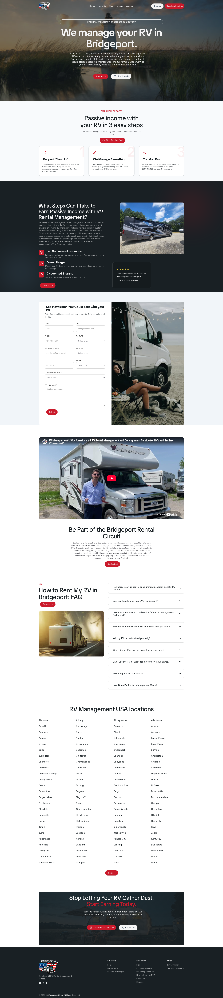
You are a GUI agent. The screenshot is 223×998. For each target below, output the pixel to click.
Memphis (81, 862)
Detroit (155, 779)
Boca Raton (157, 744)
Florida (117, 797)
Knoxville (43, 844)
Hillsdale (155, 815)
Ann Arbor (119, 726)
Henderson (82, 815)
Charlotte (44, 761)
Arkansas (43, 732)
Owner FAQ (141, 979)
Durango (80, 785)
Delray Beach (45, 779)
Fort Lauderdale (159, 797)
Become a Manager (124, 6)
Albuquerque (120, 720)
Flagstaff (81, 797)
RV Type (79, 336)
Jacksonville (120, 833)
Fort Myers (44, 803)
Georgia (155, 803)
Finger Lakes (45, 797)
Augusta (155, 732)
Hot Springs (82, 821)
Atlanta (117, 732)
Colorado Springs (48, 773)
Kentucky (156, 838)
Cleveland (81, 767)
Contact (157, 6)
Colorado (156, 767)
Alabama (43, 720)
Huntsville (156, 821)
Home (92, 6)
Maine (154, 856)
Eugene (80, 791)
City (46, 360)
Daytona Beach (159, 773)
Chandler (118, 756)
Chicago (155, 761)
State (78, 360)
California (81, 756)
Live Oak (118, 850)
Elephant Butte (121, 785)
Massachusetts (47, 862)
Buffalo (155, 750)
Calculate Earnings (174, 6)
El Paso (155, 785)
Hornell (42, 821)
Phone (47, 336)
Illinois (42, 827)
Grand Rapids (121, 809)
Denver (79, 779)
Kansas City (120, 838)
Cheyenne (119, 761)
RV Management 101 (145, 972)
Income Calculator (144, 968)
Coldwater (119, 767)
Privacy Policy (173, 965)
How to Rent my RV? (145, 975)
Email (78, 324)
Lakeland (81, 844)
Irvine (41, 833)
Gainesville (119, 803)
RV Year (79, 348)
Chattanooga (83, 761)
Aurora (42, 738)
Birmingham (82, 744)
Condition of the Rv (54, 373)
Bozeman (81, 750)
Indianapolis (120, 827)
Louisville (118, 856)
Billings (42, 744)
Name (47, 324)
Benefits (102, 6)
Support (140, 982)
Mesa (116, 862)
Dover (42, 785)
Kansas (80, 838)
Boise (41, 750)
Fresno (79, 803)
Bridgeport (119, 750)
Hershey (118, 815)
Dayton (117, 773)
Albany (79, 720)
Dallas (79, 773)
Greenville (44, 815)
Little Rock (81, 850)
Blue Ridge (119, 744)
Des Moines (120, 779)
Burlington (44, 756)
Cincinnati (44, 767)
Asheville (80, 732)
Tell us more (51, 385)
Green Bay (156, 809)
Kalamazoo (44, 838)
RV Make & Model (53, 348)
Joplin (154, 833)
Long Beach (157, 850)
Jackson (80, 833)
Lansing (118, 844)
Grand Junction (84, 809)
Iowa (153, 827)
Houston (118, 821)
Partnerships (112, 968)
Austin (79, 738)
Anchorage (81, 726)
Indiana (80, 827)
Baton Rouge (158, 738)
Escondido (44, 791)
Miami (154, 862)
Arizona (155, 726)
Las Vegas (156, 844)
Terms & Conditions (175, 968)
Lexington (44, 850)
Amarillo (43, 726)
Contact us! (48, 285)
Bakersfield (119, 738)
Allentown (156, 720)
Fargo (117, 791)
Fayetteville (157, 791)
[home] (44, 6)
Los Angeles (45, 856)
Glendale (43, 809)
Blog (111, 6)
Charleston (157, 756)
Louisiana (81, 856)
